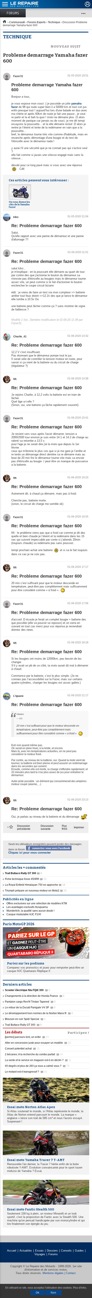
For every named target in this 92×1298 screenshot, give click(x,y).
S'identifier (87, 4)
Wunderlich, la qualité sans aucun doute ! (30, 910)
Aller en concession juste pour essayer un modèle (38, 1042)
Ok (37, 1292)
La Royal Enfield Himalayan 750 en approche (35, 884)
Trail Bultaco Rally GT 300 (23, 1024)
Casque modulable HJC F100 (23, 914)
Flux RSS (64, 827)
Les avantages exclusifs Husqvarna (27, 907)
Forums (12, 13)
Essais (39, 1250)
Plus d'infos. (80, 1287)
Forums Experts (36, 22)
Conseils (66, 1250)
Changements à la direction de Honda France (34, 995)
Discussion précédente (23, 827)
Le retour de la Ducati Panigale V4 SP (30, 1007)
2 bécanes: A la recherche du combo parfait (34, 1054)
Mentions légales (53, 1273)
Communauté (17, 22)
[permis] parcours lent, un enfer (27, 1037)
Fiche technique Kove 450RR (25, 879)
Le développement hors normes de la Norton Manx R (39, 1013)
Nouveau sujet (66, 46)
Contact (71, 1273)
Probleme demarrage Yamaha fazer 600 (47, 87)
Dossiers (52, 1250)
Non (53, 1292)
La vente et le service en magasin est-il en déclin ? (38, 1060)
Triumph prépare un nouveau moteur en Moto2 (36, 890)
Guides (79, 1250)
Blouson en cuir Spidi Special (25, 1019)
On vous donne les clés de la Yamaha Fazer (19, 205)
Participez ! (78, 1032)
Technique (54, 22)
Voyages (39, 1254)
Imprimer (79, 827)
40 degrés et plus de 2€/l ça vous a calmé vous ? (37, 1065)
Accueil (11, 1250)
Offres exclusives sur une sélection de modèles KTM (36, 903)
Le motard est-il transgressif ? (26, 1071)
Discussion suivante (47, 827)
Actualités (25, 1250)
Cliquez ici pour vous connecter (29, 852)
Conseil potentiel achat (22, 1048)
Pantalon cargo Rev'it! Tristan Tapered (30, 1001)
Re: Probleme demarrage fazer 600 (46, 225)
